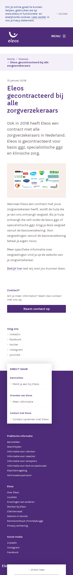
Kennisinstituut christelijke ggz (25, 520)
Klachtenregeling (17, 470)
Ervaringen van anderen (21, 501)
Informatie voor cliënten (21, 451)
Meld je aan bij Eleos (26, 384)
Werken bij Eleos (16, 506)
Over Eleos (13, 492)
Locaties (12, 497)
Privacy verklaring (17, 525)
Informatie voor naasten (21, 456)
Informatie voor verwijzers (22, 461)
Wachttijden (14, 446)
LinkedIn (12, 542)
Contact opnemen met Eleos (31, 419)
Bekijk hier (14, 268)
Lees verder (39, 17)
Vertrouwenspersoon (19, 475)
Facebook (12, 552)
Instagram (13, 547)
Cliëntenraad (14, 511)
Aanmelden (13, 442)
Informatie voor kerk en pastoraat (26, 465)
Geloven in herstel (17, 516)
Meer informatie (23, 401)
